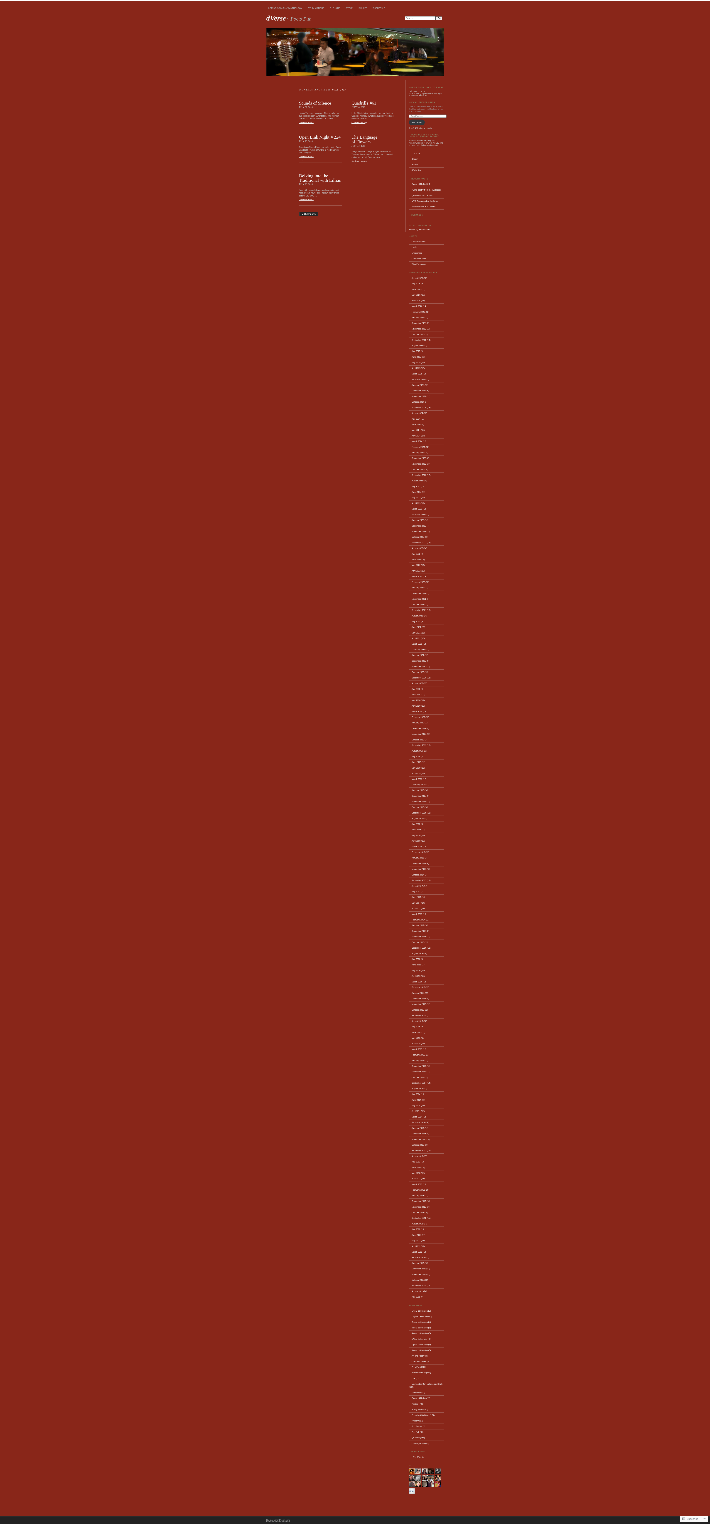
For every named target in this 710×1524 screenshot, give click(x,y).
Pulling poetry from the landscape (426, 190)
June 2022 (416, 559)
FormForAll (417, 1367)
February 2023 (418, 514)
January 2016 (418, 993)
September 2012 (419, 1218)
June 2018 (416, 830)
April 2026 (416, 301)
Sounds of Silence (315, 102)
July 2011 (416, 1297)
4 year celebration (420, 1333)
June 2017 (416, 897)
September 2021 (419, 610)
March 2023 (417, 509)
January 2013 (418, 1195)
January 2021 (418, 655)
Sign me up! (417, 122)
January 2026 (418, 317)
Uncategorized (418, 1443)
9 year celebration (420, 1350)
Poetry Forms (418, 1409)
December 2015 (419, 998)
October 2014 (418, 1077)
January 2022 (418, 588)
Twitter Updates (421, 226)
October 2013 (418, 1145)
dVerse (276, 18)
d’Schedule (379, 8)
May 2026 (416, 295)
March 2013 (417, 1184)
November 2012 (419, 1207)
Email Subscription (423, 102)
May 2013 (416, 1173)
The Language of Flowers (364, 139)
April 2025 (416, 368)
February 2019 (418, 785)
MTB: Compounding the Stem (425, 201)
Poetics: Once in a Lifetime (423, 207)
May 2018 (416, 835)
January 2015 (418, 1060)
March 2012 (417, 1252)
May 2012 (416, 1240)
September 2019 (419, 745)
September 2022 (419, 543)
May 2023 (416, 497)
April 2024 (416, 436)
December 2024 (419, 390)
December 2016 (419, 931)
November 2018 (419, 801)
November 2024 (419, 396)
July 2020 (416, 689)
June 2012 (416, 1235)
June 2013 (416, 1167)
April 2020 (416, 706)
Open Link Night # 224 (320, 137)
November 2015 (419, 1004)
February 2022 (418, 582)
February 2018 (418, 852)
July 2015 (416, 1027)
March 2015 (417, 1049)
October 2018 (418, 807)
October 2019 (418, 740)
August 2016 (417, 953)
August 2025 (417, 346)
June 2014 (416, 1100)
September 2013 (419, 1150)
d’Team (349, 8)
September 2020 (419, 678)
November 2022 (419, 531)
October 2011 (418, 1280)
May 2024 (416, 430)
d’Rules (363, 8)
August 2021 (417, 616)
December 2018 (419, 796)
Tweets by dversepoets (419, 229)
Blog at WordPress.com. (278, 1520)
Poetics (415, 1404)
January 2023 (418, 520)
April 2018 (416, 841)
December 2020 (419, 661)
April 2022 (416, 571)
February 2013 (418, 1190)
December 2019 (419, 728)
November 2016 (419, 936)
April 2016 (416, 976)
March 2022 (417, 576)
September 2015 (419, 1015)
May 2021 (416, 633)
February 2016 (418, 987)
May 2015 (416, 1038)
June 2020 (416, 694)
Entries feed (417, 253)
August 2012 (417, 1224)
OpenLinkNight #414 (421, 184)
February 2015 (418, 1055)
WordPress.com (419, 264)
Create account (418, 242)
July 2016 (416, 959)
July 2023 (416, 486)
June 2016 (416, 965)
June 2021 (416, 627)
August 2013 (417, 1156)
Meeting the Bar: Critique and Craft (427, 1384)
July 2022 (416, 554)
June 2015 (416, 1032)
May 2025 (416, 362)
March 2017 (417, 914)
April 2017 (416, 908)
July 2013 (416, 1162)
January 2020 (418, 723)
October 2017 (418, 875)
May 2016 (416, 970)
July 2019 (416, 756)
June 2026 (416, 289)
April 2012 (416, 1246)
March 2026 (417, 306)
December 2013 (419, 1134)
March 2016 (417, 982)
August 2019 (417, 751)
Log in (414, 247)
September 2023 (419, 475)
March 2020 (417, 711)
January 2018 (418, 858)
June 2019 (416, 762)
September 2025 (419, 340)
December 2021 (419, 593)
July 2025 (416, 351)
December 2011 (419, 1269)
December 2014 (419, 1066)
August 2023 (417, 481)
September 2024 (419, 407)
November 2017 (419, 869)
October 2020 (418, 672)
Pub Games (417, 1426)
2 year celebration (420, 1322)
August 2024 (417, 413)
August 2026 (417, 278)
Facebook (417, 215)
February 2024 (418, 447)
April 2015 (416, 1043)
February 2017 (418, 920)
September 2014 (419, 1083)
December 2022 (419, 526)
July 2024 (416, 419)
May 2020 (416, 700)
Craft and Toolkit (419, 1361)
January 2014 (418, 1128)
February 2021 (418, 649)
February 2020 (418, 717)
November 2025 (419, 329)
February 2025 (418, 379)
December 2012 (419, 1201)
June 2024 (416, 424)
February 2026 (418, 312)
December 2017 (419, 863)
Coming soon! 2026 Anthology (285, 8)
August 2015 (417, 1021)
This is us (335, 8)
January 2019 (418, 790)
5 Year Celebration (420, 1339)
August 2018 (417, 818)
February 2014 (418, 1122)
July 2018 (416, 824)
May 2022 (416, 565)
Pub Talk (415, 1432)
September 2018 (419, 813)
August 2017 (417, 886)
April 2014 (416, 1111)
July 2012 (416, 1229)
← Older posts (308, 214)
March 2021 (417, 644)
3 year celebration (420, 1328)
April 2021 (416, 638)
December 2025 (419, 323)
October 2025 (418, 334)
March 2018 (417, 847)
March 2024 (417, 441)
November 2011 (419, 1274)
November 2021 (419, 599)
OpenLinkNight (418, 1398)
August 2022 (417, 548)
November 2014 (419, 1072)
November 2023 (419, 464)
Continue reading (306, 124)
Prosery (415, 1421)
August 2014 (417, 1089)
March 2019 (417, 779)
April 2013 (416, 1178)
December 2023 (419, 458)
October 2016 (418, 942)
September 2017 (419, 880)
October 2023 (418, 469)
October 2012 (418, 1212)
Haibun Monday (419, 1373)
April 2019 (416, 773)
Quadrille (416, 1437)
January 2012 (418, 1263)
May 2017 (416, 903)
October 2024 (418, 402)
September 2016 (419, 948)
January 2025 (418, 385)
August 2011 (417, 1291)
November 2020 (419, 666)
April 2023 (416, 503)
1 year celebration (420, 1311)
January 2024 (418, 452)
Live (413, 1378)
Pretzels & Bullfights (420, 1415)
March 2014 (417, 1117)
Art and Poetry (418, 1356)
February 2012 (418, 1257)
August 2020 (417, 683)
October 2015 (418, 1010)
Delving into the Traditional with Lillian (320, 178)
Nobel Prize (417, 1393)
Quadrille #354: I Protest (422, 195)
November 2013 (419, 1139)
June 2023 (416, 492)
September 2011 (419, 1285)
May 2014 (416, 1105)
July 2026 (416, 284)
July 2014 (416, 1094)
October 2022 (418, 537)
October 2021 (418, 604)
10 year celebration (420, 1316)
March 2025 (417, 374)
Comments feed (419, 258)
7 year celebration (420, 1344)
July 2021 (416, 621)
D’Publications (316, 8)
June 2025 (416, 357)
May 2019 (416, 768)
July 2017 (416, 891)
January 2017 (418, 925)
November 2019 (419, 734)
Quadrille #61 (363, 102)
